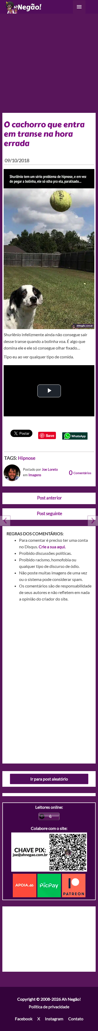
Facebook (23, 1018)
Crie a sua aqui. (52, 546)
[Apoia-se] (25, 884)
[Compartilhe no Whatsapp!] (75, 435)
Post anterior (49, 497)
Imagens (34, 475)
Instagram (54, 1018)
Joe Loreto (50, 469)
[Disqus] (49, 680)
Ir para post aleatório (49, 778)
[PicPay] (49, 884)
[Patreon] (73, 884)
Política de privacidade (49, 1006)
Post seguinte (49, 513)
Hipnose (26, 458)
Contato (75, 1018)
